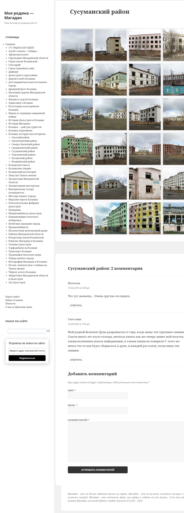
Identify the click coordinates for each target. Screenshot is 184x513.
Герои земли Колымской (22, 61)
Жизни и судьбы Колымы (23, 99)
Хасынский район (22, 158)
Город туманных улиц (21, 68)
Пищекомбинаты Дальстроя (25, 213)
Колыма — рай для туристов (25, 127)
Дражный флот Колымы (22, 89)
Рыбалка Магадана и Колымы (25, 241)
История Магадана (19, 123)
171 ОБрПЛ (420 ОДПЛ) (21, 47)
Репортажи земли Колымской (26, 237)
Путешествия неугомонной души (27, 230)
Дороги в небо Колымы (21, 78)
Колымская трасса (19, 165)
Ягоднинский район (23, 161)
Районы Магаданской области (25, 234)
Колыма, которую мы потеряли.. (27, 134)
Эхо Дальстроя (16, 282)
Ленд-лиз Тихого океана (22, 175)
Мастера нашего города (22, 196)
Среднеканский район (25, 147)
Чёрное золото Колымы (22, 272)
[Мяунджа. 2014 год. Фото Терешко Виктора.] (77, 45)
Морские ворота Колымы (23, 199)
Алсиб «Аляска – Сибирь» (23, 51)
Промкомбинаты (18, 227)
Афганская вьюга (18, 54)
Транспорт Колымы (19, 251)
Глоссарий (14, 64)
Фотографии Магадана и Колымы (27, 261)
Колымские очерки (19, 168)
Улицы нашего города (21, 258)
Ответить (76, 305)
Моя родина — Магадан (19, 15)
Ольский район (20, 137)
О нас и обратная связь (18, 307)
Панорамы (14, 209)
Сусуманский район (23, 151)
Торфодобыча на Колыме (22, 247)
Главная (10, 44)
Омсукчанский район (24, 140)
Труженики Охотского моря (24, 254)
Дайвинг (13, 71)
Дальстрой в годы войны (22, 75)
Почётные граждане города (24, 223)
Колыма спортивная (20, 130)
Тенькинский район (23, 154)
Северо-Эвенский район (26, 144)
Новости (10, 303)
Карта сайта (12, 296)
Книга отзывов (14, 300)
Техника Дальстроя (19, 244)
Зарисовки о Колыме (20, 102)
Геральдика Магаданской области (28, 58)
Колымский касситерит (22, 171)
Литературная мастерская (23, 185)
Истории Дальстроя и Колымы (26, 120)
